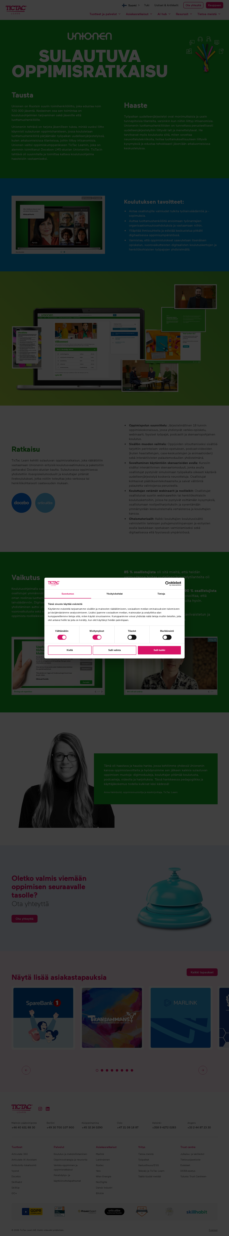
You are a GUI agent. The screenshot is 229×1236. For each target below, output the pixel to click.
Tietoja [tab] (161, 594)
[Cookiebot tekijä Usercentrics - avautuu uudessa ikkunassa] (167, 583)
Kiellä (70, 650)
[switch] (97, 637)
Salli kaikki (159, 650)
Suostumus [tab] (68, 594)
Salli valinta (114, 650)
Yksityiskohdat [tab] (114, 594)
